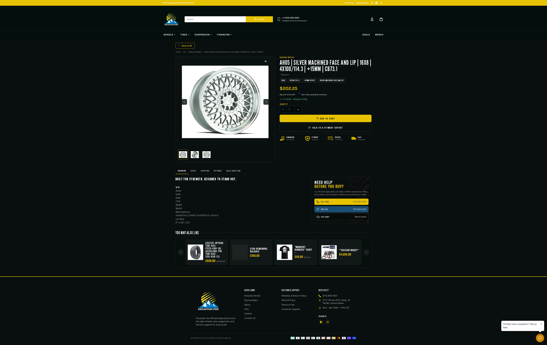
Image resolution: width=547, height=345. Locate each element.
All (184, 52)
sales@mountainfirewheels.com (294, 21)
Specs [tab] (193, 171)
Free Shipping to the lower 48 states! (178, 3)
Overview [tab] (182, 171)
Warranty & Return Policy (294, 295)
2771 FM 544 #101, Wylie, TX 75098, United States (336, 301)
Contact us (349, 3)
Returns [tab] (218, 171)
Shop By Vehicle (252, 295)
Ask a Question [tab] (233, 171)
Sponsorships (362, 3)
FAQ (246, 309)
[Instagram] (372, 3)
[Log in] (372, 19)
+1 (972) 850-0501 (290, 18)
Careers (248, 313)
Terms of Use (288, 304)
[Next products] (366, 252)
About (247, 304)
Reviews (285, 74)
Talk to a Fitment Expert (327, 127)
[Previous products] (181, 252)
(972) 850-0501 (330, 295)
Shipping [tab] (205, 171)
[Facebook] (376, 3)
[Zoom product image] (266, 61)
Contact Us (249, 318)
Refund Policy (288, 300)
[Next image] (266, 102)
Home (177, 52)
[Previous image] (184, 102)
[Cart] (381, 19)
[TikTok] (381, 3)
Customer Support (290, 309)
